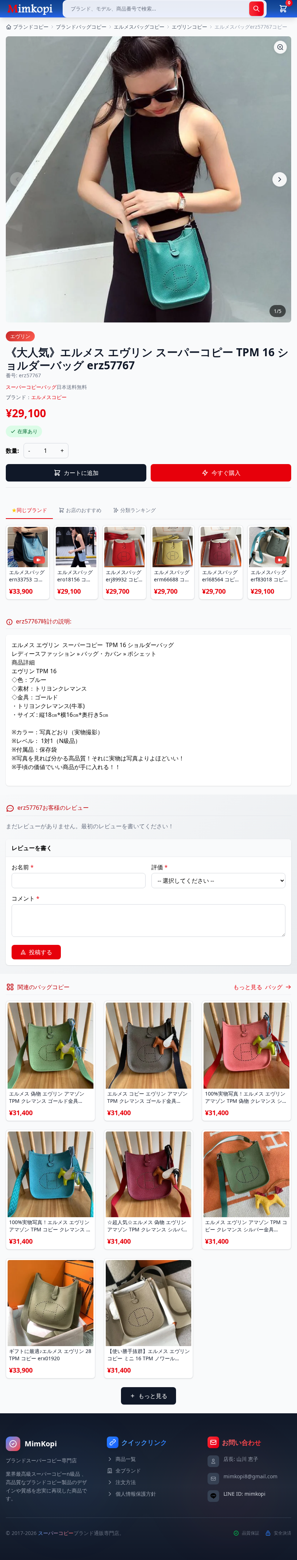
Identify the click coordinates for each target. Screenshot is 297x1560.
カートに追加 (81, 473)
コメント (25, 898)
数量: (12, 451)
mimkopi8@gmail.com (250, 1476)
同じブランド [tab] (29, 510)
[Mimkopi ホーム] (30, 8)
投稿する (40, 952)
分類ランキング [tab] (138, 510)
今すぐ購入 (226, 473)
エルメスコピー (49, 397)
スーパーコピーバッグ (31, 386)
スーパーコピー (56, 1532)
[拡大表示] (280, 47)
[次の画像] (279, 179)
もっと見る (152, 1396)
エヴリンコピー (189, 26)
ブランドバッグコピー (81, 26)
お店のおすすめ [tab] (83, 510)
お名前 (23, 867)
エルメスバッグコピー (139, 26)
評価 (159, 867)
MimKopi (41, 1444)
